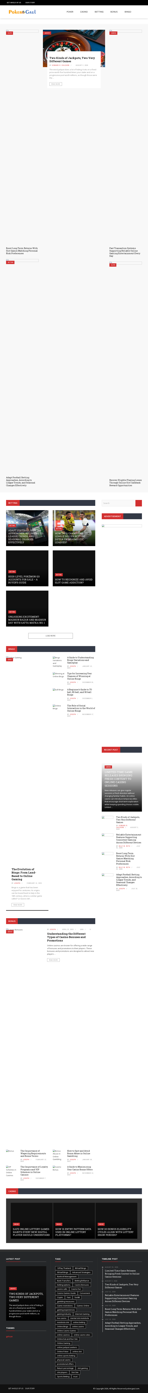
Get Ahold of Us (14, 2)
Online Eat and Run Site (67, 1339)
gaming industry (64, 1314)
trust (75, 1376)
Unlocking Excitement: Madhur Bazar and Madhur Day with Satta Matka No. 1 (27, 619)
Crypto (60, 1297)
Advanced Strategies (81, 1272)
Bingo (128, 11)
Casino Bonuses (82, 1285)
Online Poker (63, 1351)
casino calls (62, 1289)
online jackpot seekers (67, 1347)
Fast (69, 1297)
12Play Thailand (64, 1268)
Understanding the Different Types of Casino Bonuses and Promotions (66, 937)
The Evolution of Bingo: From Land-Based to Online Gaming (24, 874)
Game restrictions (65, 1305)
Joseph (17, 883)
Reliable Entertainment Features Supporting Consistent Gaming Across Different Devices (128, 838)
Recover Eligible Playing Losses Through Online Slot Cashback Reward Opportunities (125, 483)
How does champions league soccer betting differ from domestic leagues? (70, 538)
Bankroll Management (66, 1276)
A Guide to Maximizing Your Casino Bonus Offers (80, 1168)
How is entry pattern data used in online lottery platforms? (73, 1232)
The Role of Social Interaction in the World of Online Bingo (81, 708)
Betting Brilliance (82, 1280)
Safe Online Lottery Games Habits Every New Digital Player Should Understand (31, 1232)
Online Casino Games (66, 1330)
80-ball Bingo (80, 1268)
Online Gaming (63, 1343)
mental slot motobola (79, 1318)
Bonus (114, 11)
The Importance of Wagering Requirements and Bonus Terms (33, 1153)
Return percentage (65, 1368)
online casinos (63, 1335)
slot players (62, 1372)
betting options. (64, 1285)
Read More (55, 84)
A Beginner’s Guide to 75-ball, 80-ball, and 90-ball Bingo (79, 692)
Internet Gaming (82, 1314)
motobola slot (63, 1322)
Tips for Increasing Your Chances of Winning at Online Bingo (79, 676)
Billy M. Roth (124, 846)
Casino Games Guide (66, 1293)
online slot (77, 1351)
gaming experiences (66, 1310)
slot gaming (83, 1368)
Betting (99, 11)
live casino (61, 1318)
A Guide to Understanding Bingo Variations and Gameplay (80, 660)
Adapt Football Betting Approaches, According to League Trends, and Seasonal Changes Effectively (20, 481)
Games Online (83, 1305)
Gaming (113, 33)
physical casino (64, 1360)
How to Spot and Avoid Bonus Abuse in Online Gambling (78, 1153)
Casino (84, 11)
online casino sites (82, 1335)
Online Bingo (62, 1326)
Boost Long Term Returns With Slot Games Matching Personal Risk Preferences (22, 251)
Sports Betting (63, 1376)
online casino (78, 1326)
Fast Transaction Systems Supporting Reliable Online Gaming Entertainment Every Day (124, 252)
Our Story (30, 2)
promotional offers (65, 1364)
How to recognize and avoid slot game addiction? (73, 581)
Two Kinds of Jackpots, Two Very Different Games (72, 59)
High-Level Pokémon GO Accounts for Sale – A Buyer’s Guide (24, 579)
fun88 (77, 1297)
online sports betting (66, 1355)
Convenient (85, 1293)
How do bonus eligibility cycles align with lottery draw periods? (116, 1232)
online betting (79, 1322)
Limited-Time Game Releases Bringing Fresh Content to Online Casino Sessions (119, 778)
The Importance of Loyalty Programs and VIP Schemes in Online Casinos (34, 1170)
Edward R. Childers (60, 65)
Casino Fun (76, 1289)
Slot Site (74, 1372)
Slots (10, 33)
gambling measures (65, 1301)
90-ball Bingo (62, 1272)
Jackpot (47, 33)
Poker (70, 11)
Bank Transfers (64, 1280)
